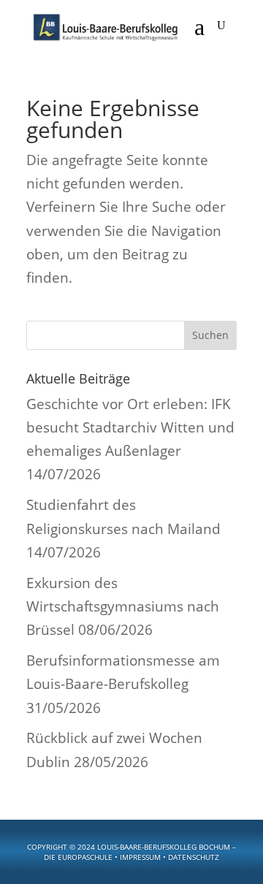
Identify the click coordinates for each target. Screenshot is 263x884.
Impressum (140, 857)
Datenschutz (193, 857)
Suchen (210, 335)
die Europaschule (78, 857)
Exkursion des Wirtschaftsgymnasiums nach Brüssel (122, 607)
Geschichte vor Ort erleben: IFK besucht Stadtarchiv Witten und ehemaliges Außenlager (130, 428)
